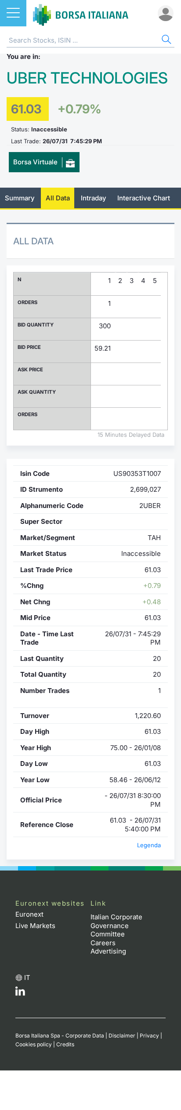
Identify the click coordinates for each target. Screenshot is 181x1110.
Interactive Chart (143, 198)
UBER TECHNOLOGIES (87, 78)
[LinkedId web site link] (20, 993)
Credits (65, 1044)
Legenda (149, 845)
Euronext (29, 914)
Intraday (93, 198)
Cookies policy (33, 1044)
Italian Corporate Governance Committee (116, 925)
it (27, 977)
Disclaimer (122, 1035)
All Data (58, 198)
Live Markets (35, 925)
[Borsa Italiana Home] (80, 13)
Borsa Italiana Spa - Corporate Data (59, 1035)
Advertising (108, 951)
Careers (103, 943)
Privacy (149, 1035)
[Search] (165, 40)
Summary (20, 198)
